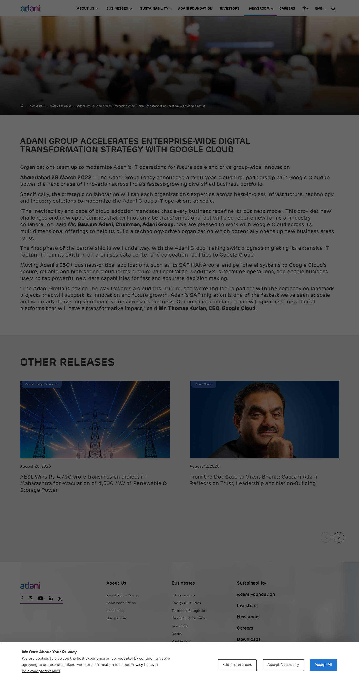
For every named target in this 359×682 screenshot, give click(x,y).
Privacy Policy (142, 665)
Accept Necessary (283, 665)
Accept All (323, 665)
